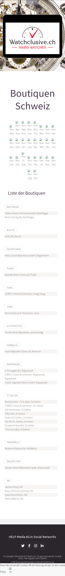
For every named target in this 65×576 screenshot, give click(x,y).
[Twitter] (23, 546)
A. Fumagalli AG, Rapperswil (19, 370)
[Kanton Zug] (29, 178)
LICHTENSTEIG (14, 326)
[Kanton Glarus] (11, 147)
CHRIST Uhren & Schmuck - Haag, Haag (25, 293)
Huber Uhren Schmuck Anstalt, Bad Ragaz (26, 213)
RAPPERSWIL (13, 364)
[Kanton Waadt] (47, 164)
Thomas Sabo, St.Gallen (17, 429)
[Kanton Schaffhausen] (53, 147)
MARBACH (12, 345)
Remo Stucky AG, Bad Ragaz (19, 217)
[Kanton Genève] (53, 133)
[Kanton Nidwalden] (41, 147)
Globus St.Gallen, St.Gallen (19, 417)
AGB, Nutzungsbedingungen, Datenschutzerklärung (32, 562)
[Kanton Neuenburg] (35, 147)
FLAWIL (10, 268)
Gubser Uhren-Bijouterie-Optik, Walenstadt (27, 467)
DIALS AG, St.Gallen (15, 413)
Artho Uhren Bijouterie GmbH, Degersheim (27, 255)
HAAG (10, 287)
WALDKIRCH (13, 442)
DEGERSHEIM (14, 249)
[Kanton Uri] (41, 164)
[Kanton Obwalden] (47, 147)
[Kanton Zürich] (35, 178)
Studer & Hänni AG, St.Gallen (19, 425)
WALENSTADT (14, 461)
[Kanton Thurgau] (35, 164)
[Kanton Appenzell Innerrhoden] (17, 133)
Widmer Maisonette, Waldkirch (21, 448)
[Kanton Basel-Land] (29, 133)
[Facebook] (29, 546)
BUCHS (11, 230)
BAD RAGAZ (13, 207)
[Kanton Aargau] (11, 133)
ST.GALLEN (12, 395)
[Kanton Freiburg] (47, 133)
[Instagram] (36, 546)
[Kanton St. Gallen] (23, 164)
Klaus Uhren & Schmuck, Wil (19, 491)
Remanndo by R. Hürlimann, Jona (22, 313)
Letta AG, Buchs (13, 236)
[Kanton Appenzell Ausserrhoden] (23, 133)
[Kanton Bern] (41, 133)
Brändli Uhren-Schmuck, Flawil (20, 274)
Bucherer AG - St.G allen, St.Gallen (23, 401)
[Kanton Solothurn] (17, 164)
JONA (10, 306)
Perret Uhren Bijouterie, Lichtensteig (24, 332)
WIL (9, 480)
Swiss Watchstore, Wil (16, 494)
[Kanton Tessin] (29, 164)
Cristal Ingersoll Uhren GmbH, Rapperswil (26, 382)
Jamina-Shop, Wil (14, 487)
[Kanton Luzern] (29, 147)
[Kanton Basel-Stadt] (35, 133)
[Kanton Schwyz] (11, 164)
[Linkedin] (42, 546)
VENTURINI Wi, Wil (14, 498)
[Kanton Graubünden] (17, 147)
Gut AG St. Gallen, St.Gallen (19, 421)
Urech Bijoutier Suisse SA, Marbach (23, 351)
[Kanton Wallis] (53, 164)
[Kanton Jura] (23, 147)
